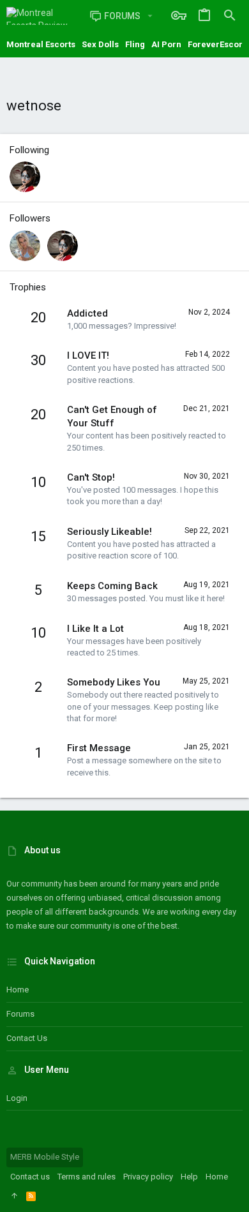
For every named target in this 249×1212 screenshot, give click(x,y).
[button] (150, 16)
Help (189, 1176)
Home (17, 989)
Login (16, 1098)
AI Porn (166, 44)
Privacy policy (148, 1176)
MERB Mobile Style (44, 1157)
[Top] (14, 1196)
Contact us (26, 1038)
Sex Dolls (100, 44)
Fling (135, 44)
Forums (20, 1014)
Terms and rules (86, 1176)
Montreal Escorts (40, 44)
